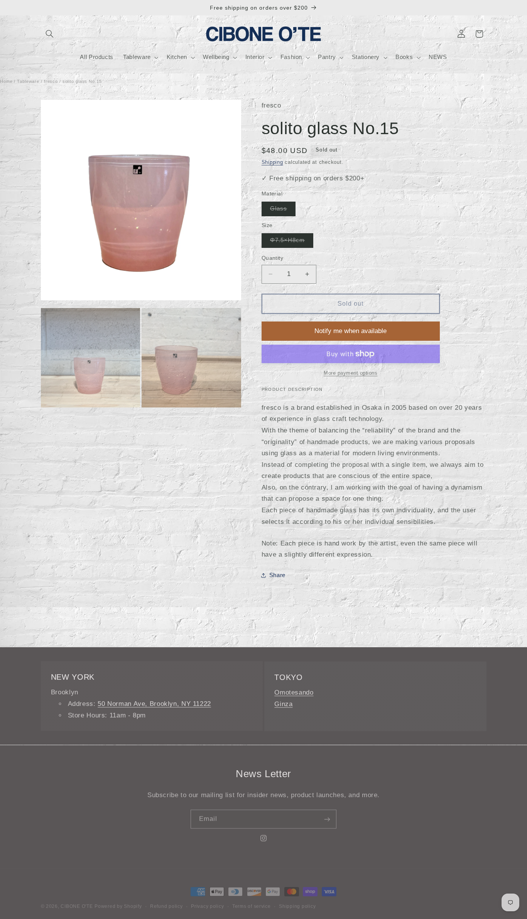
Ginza (283, 703)
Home (6, 81)
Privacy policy (207, 901)
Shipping (272, 162)
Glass (283, 210)
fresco (51, 81)
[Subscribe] (327, 816)
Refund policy (166, 901)
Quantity (272, 258)
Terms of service (251, 901)
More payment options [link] (351, 373)
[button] (50, 34)
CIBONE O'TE (77, 901)
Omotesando (293, 692)
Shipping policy (297, 901)
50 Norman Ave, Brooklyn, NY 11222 (154, 703)
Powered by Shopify (118, 901)
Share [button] (277, 575)
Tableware (28, 81)
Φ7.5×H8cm (291, 242)
